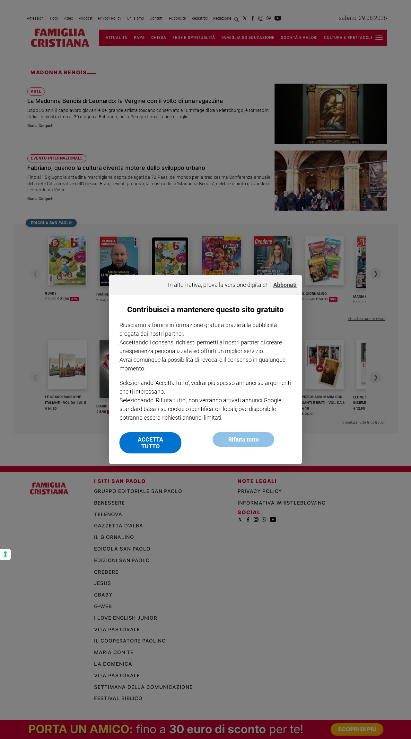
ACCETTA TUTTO (150, 443)
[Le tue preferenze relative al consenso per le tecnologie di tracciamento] (5, 554)
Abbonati (285, 284)
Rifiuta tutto (243, 439)
